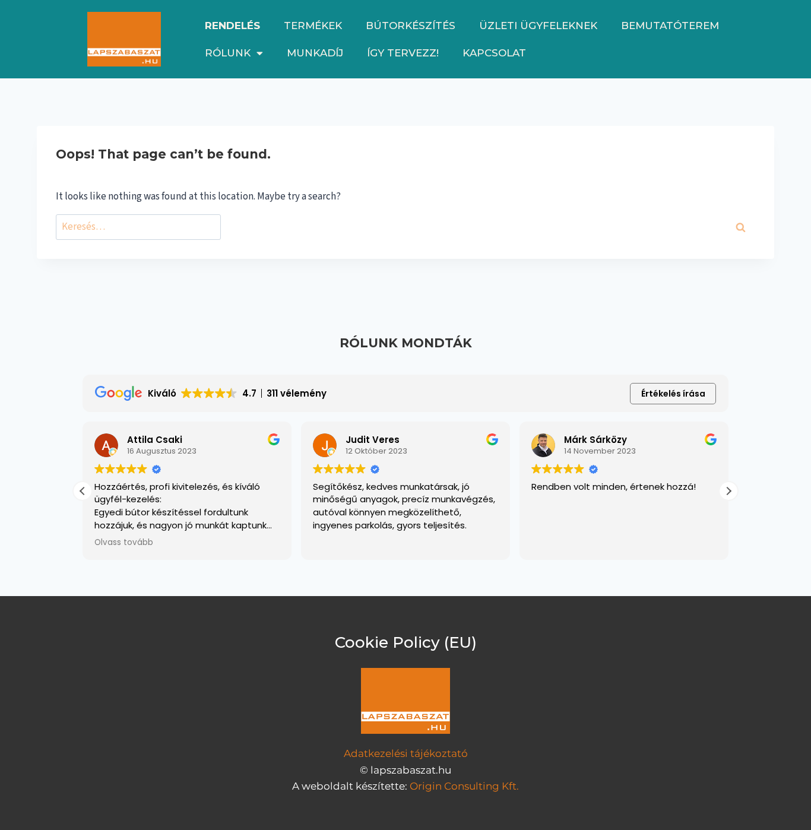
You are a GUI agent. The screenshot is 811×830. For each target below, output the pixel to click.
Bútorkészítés (410, 25)
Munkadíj (315, 53)
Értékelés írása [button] (673, 394)
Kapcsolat (494, 53)
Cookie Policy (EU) (406, 642)
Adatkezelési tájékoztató (406, 753)
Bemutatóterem (670, 25)
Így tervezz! (403, 53)
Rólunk (228, 53)
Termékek (313, 25)
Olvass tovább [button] (123, 542)
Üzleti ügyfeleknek (538, 25)
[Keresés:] (138, 227)
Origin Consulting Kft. (464, 786)
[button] (728, 491)
